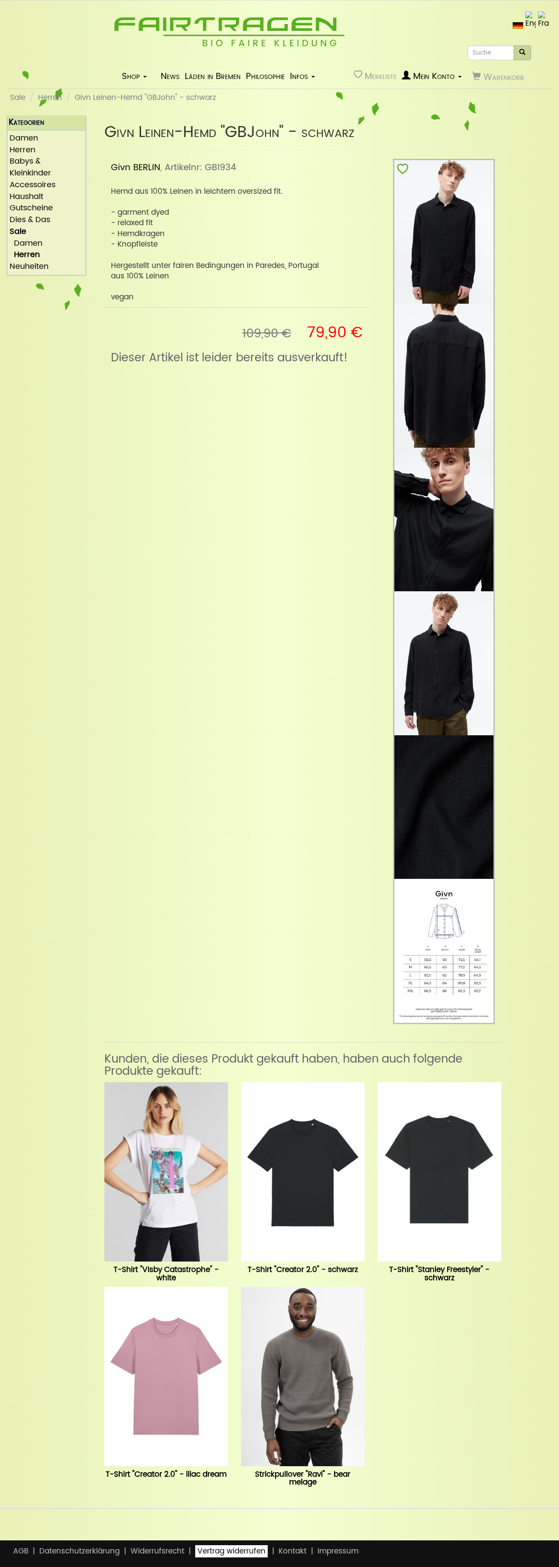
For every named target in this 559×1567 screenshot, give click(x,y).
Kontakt (293, 1551)
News (170, 76)
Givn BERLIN (135, 168)
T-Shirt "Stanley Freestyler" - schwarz (439, 1274)
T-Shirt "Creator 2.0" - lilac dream (166, 1474)
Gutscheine (31, 208)
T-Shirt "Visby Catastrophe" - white (166, 1274)
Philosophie (265, 76)
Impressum (338, 1551)
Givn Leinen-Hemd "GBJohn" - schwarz (145, 98)
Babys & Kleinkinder (30, 167)
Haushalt (26, 197)
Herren (50, 98)
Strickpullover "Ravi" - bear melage (302, 1478)
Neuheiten (29, 267)
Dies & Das (30, 220)
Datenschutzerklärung (79, 1551)
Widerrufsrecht (157, 1551)
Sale (17, 98)
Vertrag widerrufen (231, 1551)
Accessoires (32, 185)
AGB (20, 1551)
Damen (24, 138)
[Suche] (522, 52)
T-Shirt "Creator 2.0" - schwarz (303, 1270)
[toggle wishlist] (402, 170)
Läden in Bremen (213, 76)
